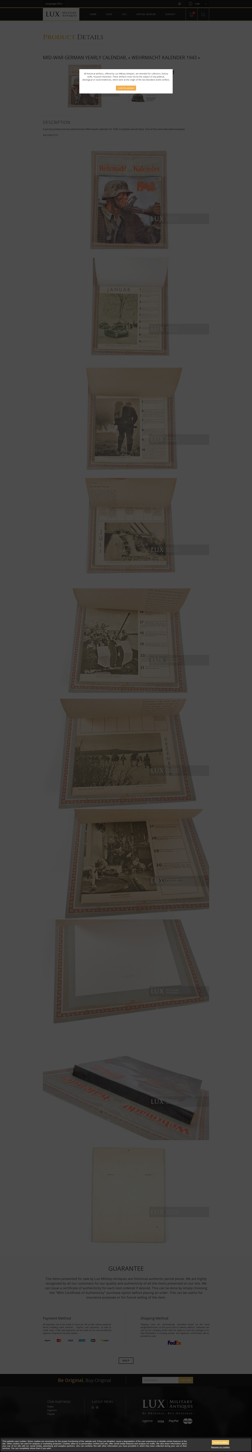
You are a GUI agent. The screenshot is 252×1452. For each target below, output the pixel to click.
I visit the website (126, 88)
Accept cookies (220, 1442)
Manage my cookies (220, 1447)
